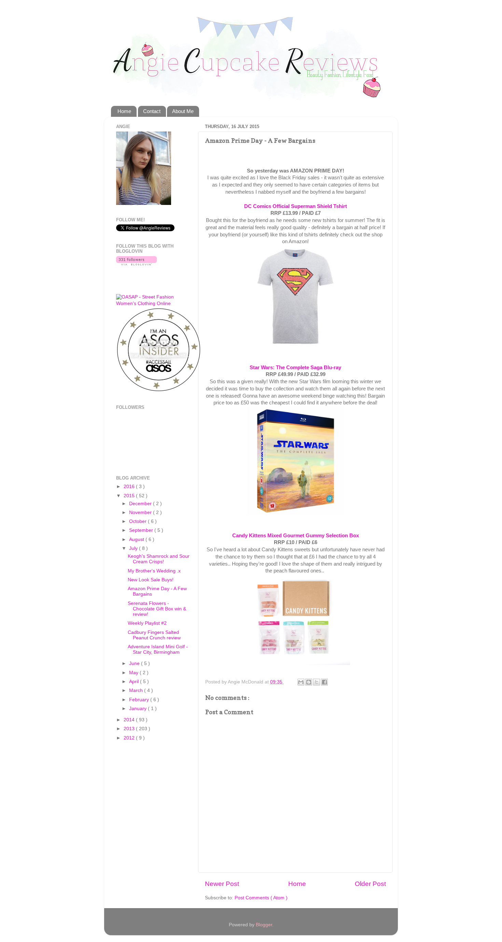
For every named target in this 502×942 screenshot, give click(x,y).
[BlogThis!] (308, 682)
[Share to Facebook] (324, 682)
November (141, 512)
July (134, 548)
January (138, 708)
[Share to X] (316, 682)
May (134, 672)
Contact (152, 111)
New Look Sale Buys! (150, 579)
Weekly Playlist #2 (147, 623)
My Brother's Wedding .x (154, 570)
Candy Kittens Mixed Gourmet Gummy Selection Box (295, 535)
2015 (130, 495)
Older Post (370, 883)
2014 (130, 719)
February (139, 699)
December (141, 503)
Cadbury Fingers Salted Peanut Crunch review (154, 635)
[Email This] (300, 682)
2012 (130, 737)
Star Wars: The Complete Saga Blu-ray (295, 367)
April (134, 681)
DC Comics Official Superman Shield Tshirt (295, 206)
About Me (183, 111)
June (135, 663)
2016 (130, 486)
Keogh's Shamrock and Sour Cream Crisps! (159, 559)
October (138, 521)
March (136, 690)
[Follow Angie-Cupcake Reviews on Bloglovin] (136, 263)
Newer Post (222, 883)
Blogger (264, 924)
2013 (130, 728)
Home (124, 111)
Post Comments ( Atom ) (261, 897)
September (141, 530)
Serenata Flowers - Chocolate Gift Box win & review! (157, 609)
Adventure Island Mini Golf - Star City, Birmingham (158, 649)
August (137, 539)
